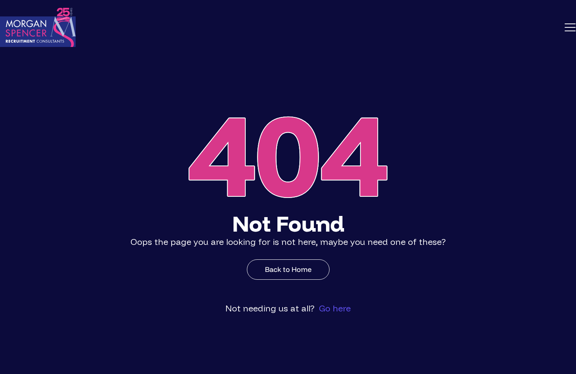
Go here (335, 308)
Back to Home (288, 269)
